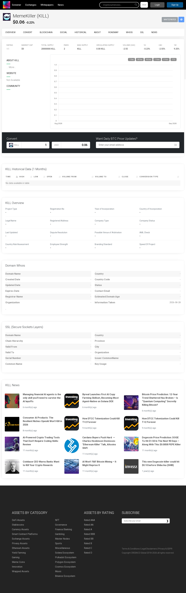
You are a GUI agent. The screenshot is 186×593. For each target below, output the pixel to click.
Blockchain (46, 32)
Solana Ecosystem (64, 552)
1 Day (131, 59)
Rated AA (88, 524)
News (61, 4)
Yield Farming (19, 552)
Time (8, 177)
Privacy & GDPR (165, 549)
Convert (27, 32)
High (21, 177)
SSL (142, 32)
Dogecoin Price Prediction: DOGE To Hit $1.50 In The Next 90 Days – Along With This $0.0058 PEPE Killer (161, 441)
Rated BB (88, 538)
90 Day (148, 59)
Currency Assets (20, 529)
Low (36, 177)
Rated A (88, 529)
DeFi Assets (18, 520)
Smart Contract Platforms (25, 534)
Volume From (69, 177)
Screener (16, 4)
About (97, 32)
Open (49, 177)
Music (58, 571)
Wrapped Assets (20, 571)
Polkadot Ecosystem (65, 557)
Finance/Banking (63, 529)
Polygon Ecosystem (65, 562)
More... (12, 67)
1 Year (157, 59)
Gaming (15, 557)
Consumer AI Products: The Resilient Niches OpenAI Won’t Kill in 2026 (42, 421)
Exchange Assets (21, 538)
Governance (61, 524)
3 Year (165, 59)
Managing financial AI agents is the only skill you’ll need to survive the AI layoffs (42, 398)
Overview (10, 32)
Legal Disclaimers (149, 549)
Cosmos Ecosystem (65, 566)
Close (125, 177)
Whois (129, 32)
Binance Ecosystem (65, 576)
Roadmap (113, 32)
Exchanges (30, 4)
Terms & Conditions (131, 549)
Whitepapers (47, 4)
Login (157, 5)
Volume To (101, 177)
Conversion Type (149, 177)
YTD (173, 59)
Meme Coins (18, 562)
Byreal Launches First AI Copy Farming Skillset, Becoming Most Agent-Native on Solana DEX (100, 398)
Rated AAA (89, 520)
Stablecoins (18, 524)
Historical (80, 32)
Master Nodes (62, 538)
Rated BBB (89, 534)
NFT (57, 520)
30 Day (139, 59)
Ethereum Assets (20, 548)
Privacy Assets (19, 543)
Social (63, 32)
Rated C (88, 548)
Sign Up (174, 5)
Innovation (17, 566)
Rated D (88, 552)
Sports (58, 543)
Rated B (88, 543)
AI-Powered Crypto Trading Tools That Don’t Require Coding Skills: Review (41, 441)
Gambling (60, 534)
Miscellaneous (62, 548)
